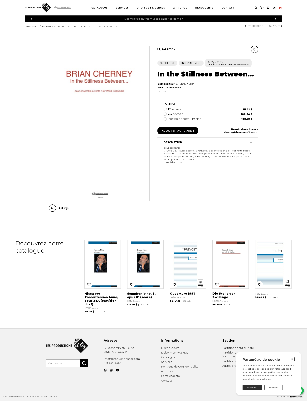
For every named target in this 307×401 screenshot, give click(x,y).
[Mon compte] (268, 7)
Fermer (273, 387)
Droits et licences (151, 7)
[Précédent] (31, 18)
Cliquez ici (252, 132)
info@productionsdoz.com (122, 358)
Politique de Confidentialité (180, 366)
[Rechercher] (84, 363)
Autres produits (232, 365)
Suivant (274, 25)
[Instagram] (111, 370)
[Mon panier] (261, 7)
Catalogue (99, 7)
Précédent (255, 25)
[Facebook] (105, 370)
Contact (228, 7)
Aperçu (63, 208)
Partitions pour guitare (238, 347)
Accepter (252, 387)
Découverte (204, 7)
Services (122, 7)
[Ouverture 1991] (188, 276)
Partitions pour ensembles (61, 26)
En (274, 7)
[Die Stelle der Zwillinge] (230, 276)
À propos (180, 7)
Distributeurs (170, 347)
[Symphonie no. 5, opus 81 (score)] (145, 276)
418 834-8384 (113, 362)
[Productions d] (67, 345)
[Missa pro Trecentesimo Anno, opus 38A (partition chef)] (102, 276)
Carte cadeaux (170, 375)
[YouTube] (117, 370)
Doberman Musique (174, 352)
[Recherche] (256, 7)
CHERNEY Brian (185, 83)
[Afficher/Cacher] (251, 142)
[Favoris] (254, 49)
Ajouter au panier (178, 130)
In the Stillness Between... (101, 26)
